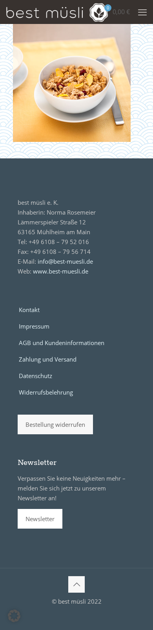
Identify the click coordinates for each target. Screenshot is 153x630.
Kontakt (29, 310)
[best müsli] (57, 12)
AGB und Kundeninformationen (61, 343)
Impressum (34, 326)
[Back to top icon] (76, 584)
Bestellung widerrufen (55, 424)
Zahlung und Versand (47, 359)
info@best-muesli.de (65, 261)
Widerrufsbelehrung (46, 392)
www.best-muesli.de (60, 271)
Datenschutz (35, 376)
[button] (14, 616)
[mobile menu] (142, 11)
